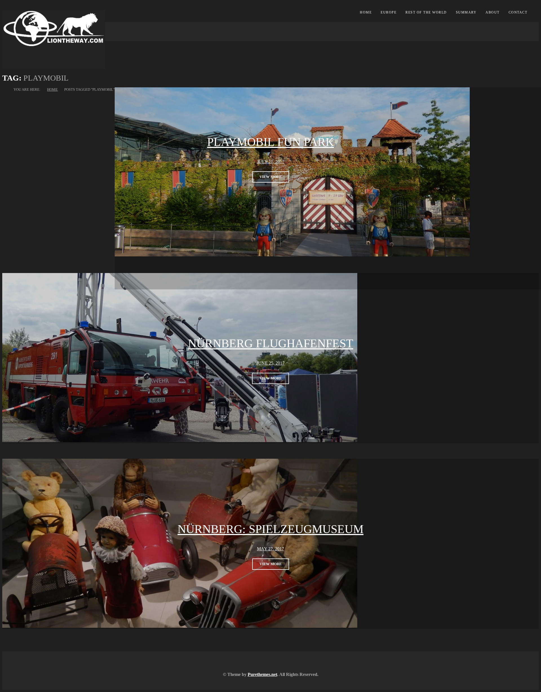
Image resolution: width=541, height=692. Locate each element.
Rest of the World (426, 12)
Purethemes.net (262, 674)
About (492, 12)
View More (271, 177)
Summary (466, 12)
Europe (388, 12)
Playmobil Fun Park (270, 142)
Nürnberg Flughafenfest (270, 343)
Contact (518, 12)
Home (366, 12)
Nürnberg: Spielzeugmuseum (270, 529)
